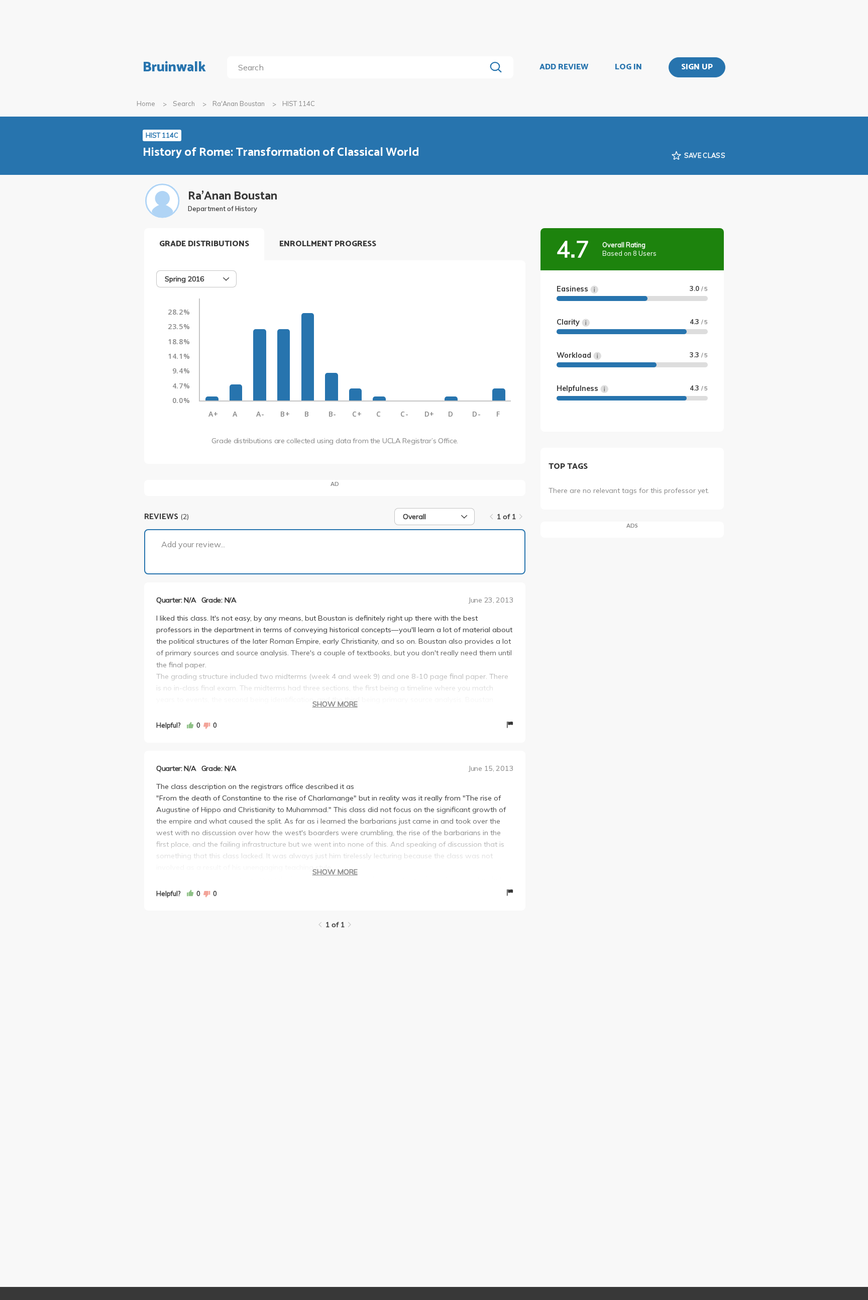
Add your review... (193, 544)
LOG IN (628, 67)
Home (146, 103)
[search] (358, 67)
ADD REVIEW (563, 67)
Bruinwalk (174, 67)
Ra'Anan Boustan (238, 103)
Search (184, 103)
